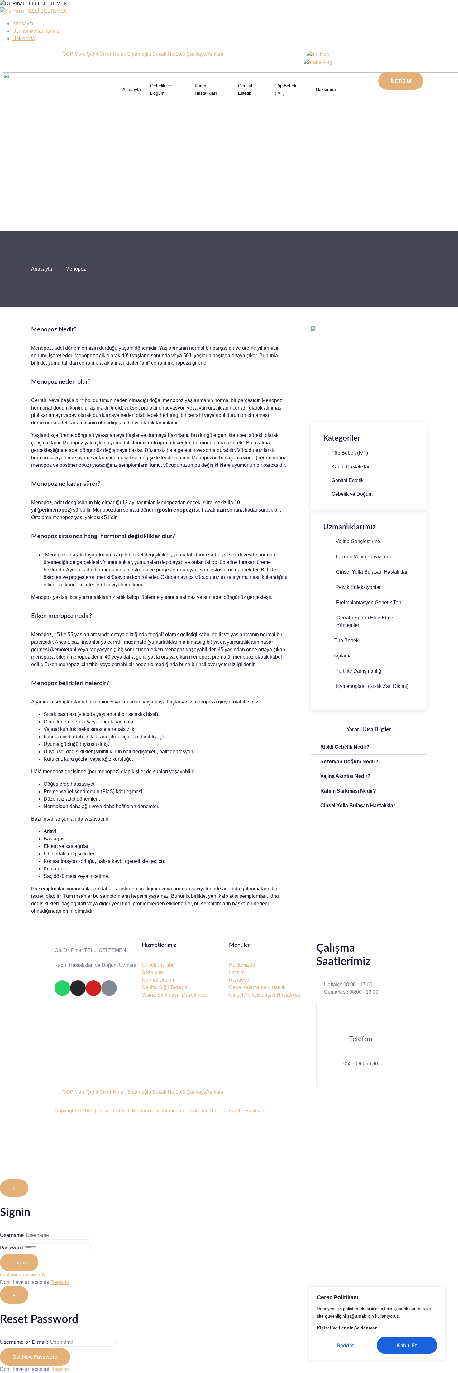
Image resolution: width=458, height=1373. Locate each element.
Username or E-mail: (24, 1342)
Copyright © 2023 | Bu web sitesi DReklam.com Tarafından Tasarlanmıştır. (136, 1110)
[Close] (439, 1292)
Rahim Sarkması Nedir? (348, 790)
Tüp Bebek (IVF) (285, 89)
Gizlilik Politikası (247, 1110)
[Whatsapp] (62, 988)
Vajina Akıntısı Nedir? (345, 776)
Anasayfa (131, 89)
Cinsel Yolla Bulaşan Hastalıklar (357, 805)
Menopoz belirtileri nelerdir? (70, 683)
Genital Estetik (245, 89)
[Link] (109, 988)
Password (11, 1247)
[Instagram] (78, 988)
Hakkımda (326, 89)
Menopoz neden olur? (61, 382)
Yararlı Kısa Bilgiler (368, 729)
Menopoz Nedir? (54, 329)
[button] (369, 747)
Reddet (345, 1345)
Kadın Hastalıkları (206, 89)
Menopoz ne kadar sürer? (65, 484)
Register (59, 1282)
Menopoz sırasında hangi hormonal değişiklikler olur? (103, 536)
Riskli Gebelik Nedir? (345, 747)
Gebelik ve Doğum (160, 89)
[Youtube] (93, 988)
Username (12, 1235)
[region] (377, 1324)
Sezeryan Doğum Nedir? (349, 761)
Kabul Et (407, 1345)
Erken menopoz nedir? (61, 616)
